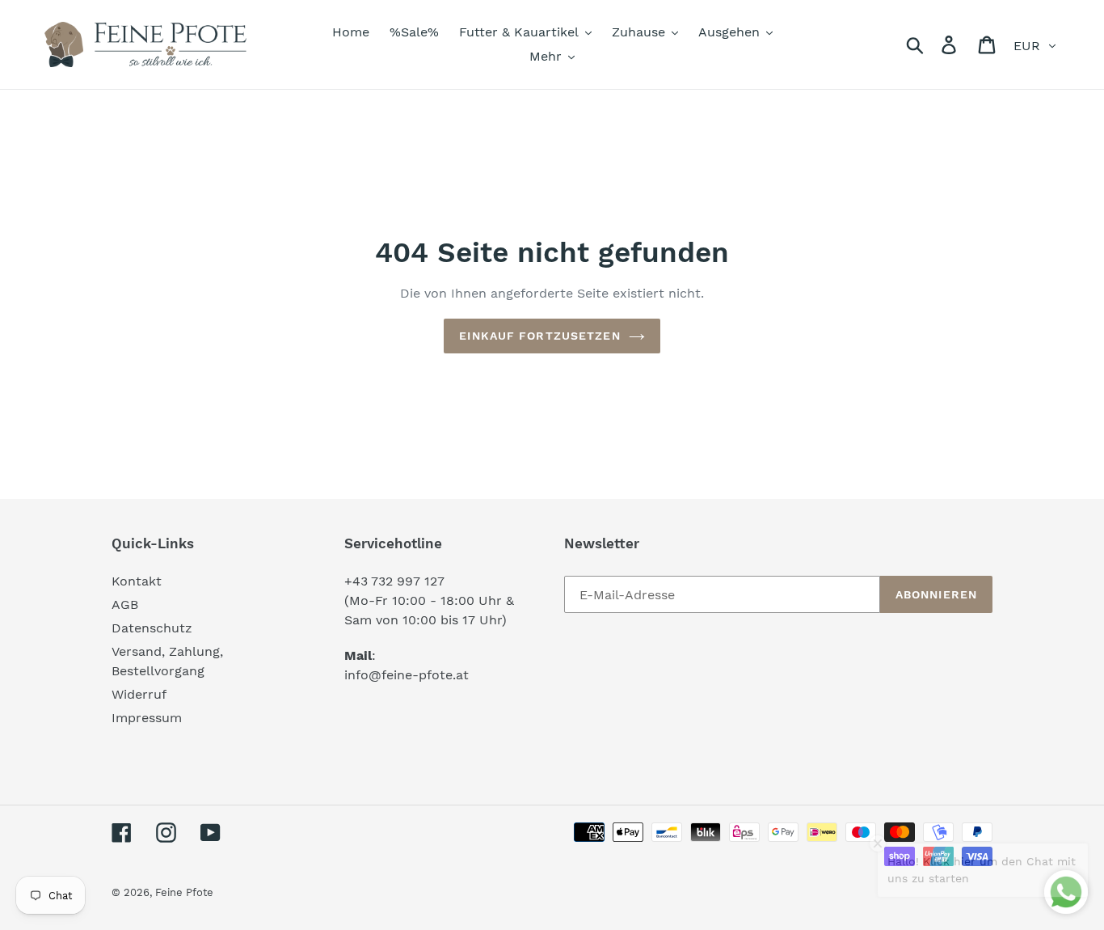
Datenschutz (152, 628)
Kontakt (137, 581)
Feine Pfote (184, 892)
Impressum (147, 717)
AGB (125, 604)
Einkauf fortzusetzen (539, 335)
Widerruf (139, 694)
